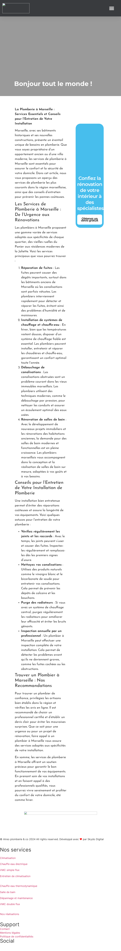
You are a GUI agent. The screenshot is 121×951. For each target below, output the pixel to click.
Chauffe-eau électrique (13, 864)
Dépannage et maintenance (16, 898)
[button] (112, 8)
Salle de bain (7, 892)
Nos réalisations (9, 914)
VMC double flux (10, 904)
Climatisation (8, 858)
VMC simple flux (10, 870)
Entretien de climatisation (15, 876)
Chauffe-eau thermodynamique (18, 886)
